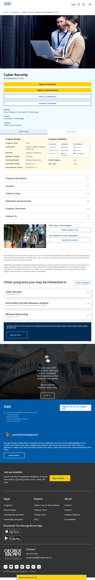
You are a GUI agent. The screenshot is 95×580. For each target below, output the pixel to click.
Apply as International (47, 90)
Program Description (16, 178)
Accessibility (70, 519)
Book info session (70, 240)
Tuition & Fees (13, 193)
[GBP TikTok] (39, 567)
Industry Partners (72, 515)
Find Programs (82, 283)
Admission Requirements (18, 201)
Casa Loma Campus (12, 125)
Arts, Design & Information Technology (21, 112)
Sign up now (15, 335)
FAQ (36, 519)
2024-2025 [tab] (24, 131)
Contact (68, 510)
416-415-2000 (32, 553)
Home (6, 12)
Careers (68, 505)
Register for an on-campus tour (74, 408)
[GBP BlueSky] (22, 567)
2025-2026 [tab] (71, 132)
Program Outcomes (15, 208)
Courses (10, 186)
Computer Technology (14, 118)
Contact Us (11, 216)
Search (83, 4)
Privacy (33, 571)
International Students (14, 515)
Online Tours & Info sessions (46, 505)
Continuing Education (13, 519)
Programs (15, 12)
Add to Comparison (47, 96)
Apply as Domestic (47, 84)
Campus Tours (40, 510)
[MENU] (90, 4)
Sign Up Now (58, 478)
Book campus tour (70, 230)
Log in (73, 4)
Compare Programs (47, 103)
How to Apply (10, 510)
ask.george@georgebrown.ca (39, 557)
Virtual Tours (40, 515)
